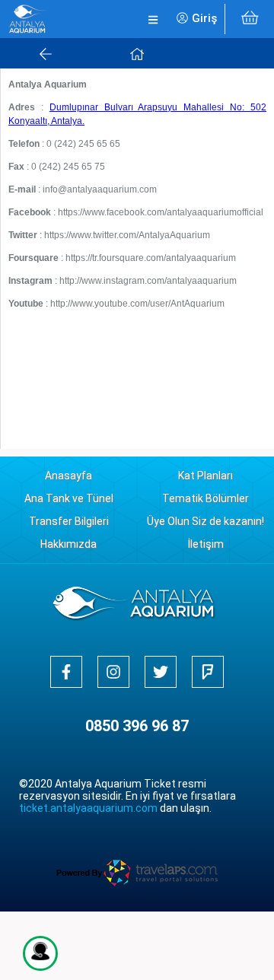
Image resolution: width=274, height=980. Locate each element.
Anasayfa (68, 475)
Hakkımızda (68, 544)
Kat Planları (205, 475)
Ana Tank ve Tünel (68, 498)
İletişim (206, 544)
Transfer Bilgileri (69, 521)
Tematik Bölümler (205, 498)
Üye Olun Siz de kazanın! (205, 521)
